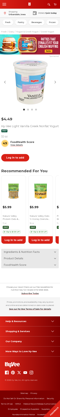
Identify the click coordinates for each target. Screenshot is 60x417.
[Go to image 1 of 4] (24, 109)
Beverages (37, 22)
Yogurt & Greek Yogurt (27, 31)
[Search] (48, 4)
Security (50, 398)
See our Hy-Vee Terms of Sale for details (30, 309)
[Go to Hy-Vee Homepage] (30, 4)
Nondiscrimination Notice (23, 414)
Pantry (21, 22)
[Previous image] (5, 82)
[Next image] (55, 82)
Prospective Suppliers (29, 409)
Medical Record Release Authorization (40, 404)
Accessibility (42, 414)
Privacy (33, 393)
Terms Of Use (7, 404)
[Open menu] (4, 4)
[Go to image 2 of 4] (28, 109)
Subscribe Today (30, 293)
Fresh (7, 22)
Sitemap (24, 393)
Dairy (11, 31)
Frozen (52, 22)
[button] (16, 145)
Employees (13, 409)
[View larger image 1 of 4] (30, 82)
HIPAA (18, 404)
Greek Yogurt (47, 31)
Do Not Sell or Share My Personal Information (24, 398)
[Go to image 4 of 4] (36, 109)
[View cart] (55, 4)
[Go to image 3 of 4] (32, 109)
